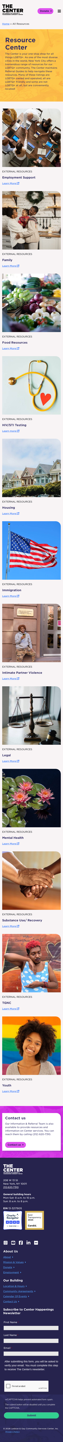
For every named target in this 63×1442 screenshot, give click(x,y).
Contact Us (10, 1301)
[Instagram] (5, 1243)
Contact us (15, 1144)
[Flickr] (36, 1243)
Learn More (9, 183)
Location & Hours (13, 1286)
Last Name (10, 1335)
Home (6, 23)
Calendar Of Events (15, 1296)
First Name (10, 1322)
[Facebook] (20, 1243)
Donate (45, 11)
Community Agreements (18, 1291)
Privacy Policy (12, 1432)
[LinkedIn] (28, 1243)
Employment (11, 1272)
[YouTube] (13, 1243)
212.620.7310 (11, 1187)
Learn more (9, 431)
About (7, 1257)
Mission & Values (13, 1262)
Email (7, 1348)
